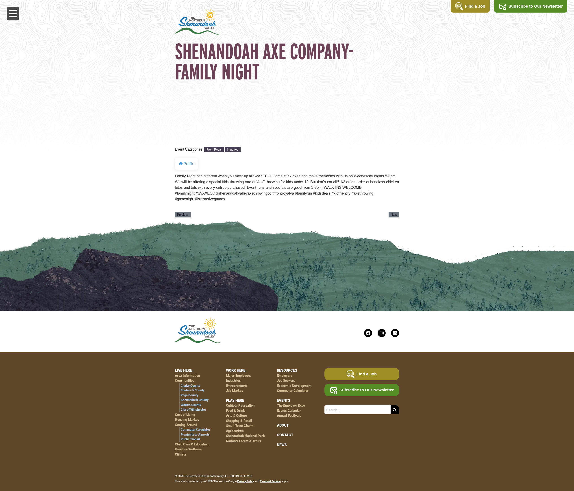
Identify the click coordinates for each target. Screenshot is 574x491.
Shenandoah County (195, 400)
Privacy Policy (245, 481)
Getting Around (186, 425)
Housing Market (187, 419)
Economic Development (294, 386)
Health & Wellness (188, 449)
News (282, 445)
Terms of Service (270, 481)
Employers (284, 375)
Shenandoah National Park (245, 436)
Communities (184, 380)
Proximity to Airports (195, 434)
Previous (183, 214)
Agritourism (235, 431)
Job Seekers (286, 380)
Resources (287, 370)
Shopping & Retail (239, 421)
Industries (233, 380)
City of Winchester (193, 410)
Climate (180, 454)
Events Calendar (289, 410)
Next (394, 214)
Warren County (191, 405)
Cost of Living (185, 414)
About (283, 425)
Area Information (187, 375)
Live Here (183, 370)
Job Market (234, 390)
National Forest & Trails (243, 441)
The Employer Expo (291, 405)
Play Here (235, 400)
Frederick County (192, 390)
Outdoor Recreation (240, 405)
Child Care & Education (191, 444)
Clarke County (190, 386)
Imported (232, 149)
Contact (285, 435)
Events (283, 400)
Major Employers (238, 375)
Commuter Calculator (195, 429)
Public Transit (190, 439)
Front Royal (214, 149)
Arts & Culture (236, 415)
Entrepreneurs (236, 386)
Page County (189, 395)
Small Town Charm (240, 425)
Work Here (235, 370)
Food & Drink (235, 410)
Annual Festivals (289, 415)
